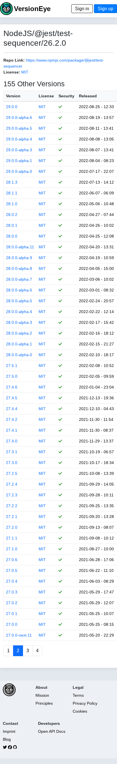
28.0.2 (11, 214)
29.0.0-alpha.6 (19, 117)
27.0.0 (11, 624)
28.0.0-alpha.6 (19, 290)
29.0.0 (11, 106)
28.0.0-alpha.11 (20, 247)
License (46, 96)
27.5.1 (11, 365)
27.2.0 (11, 527)
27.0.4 (11, 581)
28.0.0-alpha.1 (19, 344)
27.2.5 (11, 473)
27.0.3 (11, 592)
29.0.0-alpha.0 (19, 171)
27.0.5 (11, 570)
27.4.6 (11, 387)
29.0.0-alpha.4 (19, 139)
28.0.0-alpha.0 (19, 354)
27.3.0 (11, 462)
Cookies (80, 711)
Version (13, 96)
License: (11, 72)
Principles (44, 703)
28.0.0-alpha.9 (19, 257)
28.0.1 (11, 225)
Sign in (82, 8)
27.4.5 (11, 398)
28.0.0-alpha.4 (19, 311)
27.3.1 (11, 452)
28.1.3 (11, 182)
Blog (7, 739)
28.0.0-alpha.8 (19, 268)
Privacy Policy (85, 703)
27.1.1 (11, 538)
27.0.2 (11, 603)
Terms (78, 695)
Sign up (105, 8)
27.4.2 (11, 419)
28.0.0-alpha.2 (19, 333)
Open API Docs (51, 731)
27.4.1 (11, 430)
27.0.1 (11, 613)
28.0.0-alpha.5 (19, 301)
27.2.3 (11, 495)
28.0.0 (11, 236)
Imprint (9, 731)
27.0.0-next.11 (19, 635)
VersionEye (32, 8)
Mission (42, 695)
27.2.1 (11, 516)
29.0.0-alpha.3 (19, 150)
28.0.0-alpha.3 (19, 322)
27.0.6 (11, 559)
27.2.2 (11, 505)
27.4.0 (11, 441)
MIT (24, 72)
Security (66, 96)
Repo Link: (14, 60)
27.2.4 (11, 484)
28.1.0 (11, 204)
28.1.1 (11, 193)
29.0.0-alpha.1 (19, 160)
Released (88, 96)
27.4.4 (11, 408)
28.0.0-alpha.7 (19, 279)
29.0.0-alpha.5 (19, 128)
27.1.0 (11, 549)
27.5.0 (11, 376)
